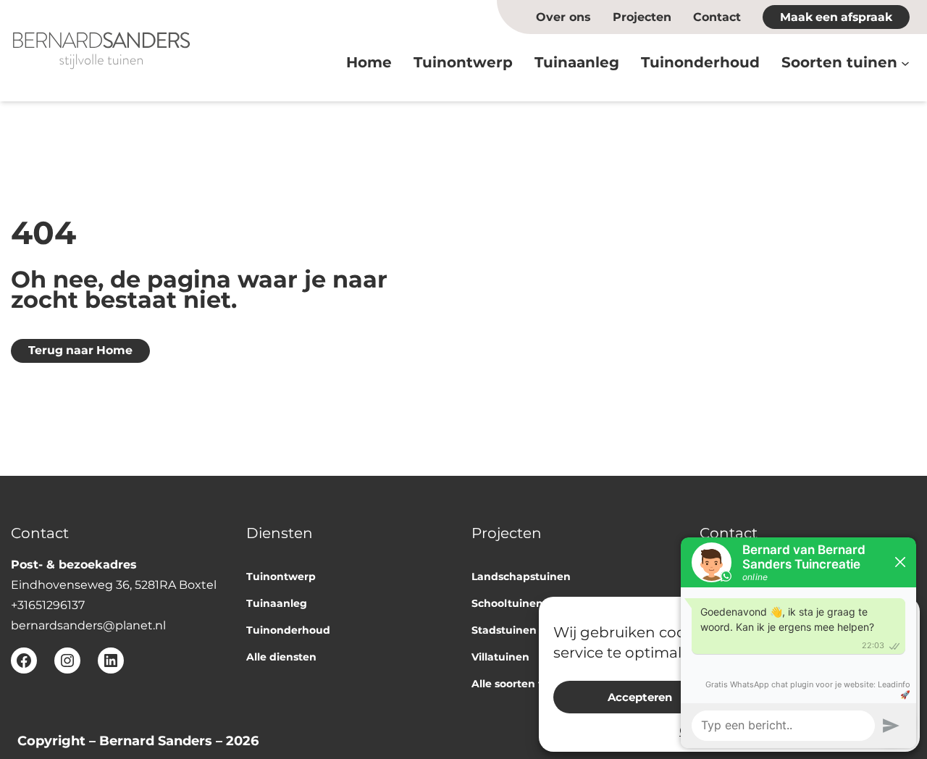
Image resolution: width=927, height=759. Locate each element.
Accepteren (640, 697)
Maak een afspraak (836, 17)
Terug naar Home (80, 350)
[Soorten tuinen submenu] (905, 62)
